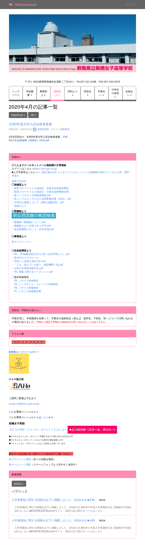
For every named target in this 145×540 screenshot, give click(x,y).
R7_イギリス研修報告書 (27, 291)
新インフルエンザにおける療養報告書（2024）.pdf (42, 198)
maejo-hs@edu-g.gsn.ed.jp (24, 403)
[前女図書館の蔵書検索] (34, 215)
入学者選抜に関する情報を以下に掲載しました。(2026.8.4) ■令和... (54, 500)
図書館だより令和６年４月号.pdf (32, 225)
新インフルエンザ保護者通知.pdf (32, 195)
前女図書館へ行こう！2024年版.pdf (34, 229)
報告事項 (64, 129)
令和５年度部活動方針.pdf (28, 268)
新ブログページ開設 (20, 459)
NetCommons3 (25, 4)
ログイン (131, 4)
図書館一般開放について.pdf (30, 222)
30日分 (18, 483)
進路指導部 (43, 129)
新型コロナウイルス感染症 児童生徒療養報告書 (41, 191)
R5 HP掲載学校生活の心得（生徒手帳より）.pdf (41, 254)
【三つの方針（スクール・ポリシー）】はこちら (38, 429)
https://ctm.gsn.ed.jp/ (45, 168)
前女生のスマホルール (26, 257)
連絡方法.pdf (19, 181)
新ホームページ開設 (20, 464)
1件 (32, 115)
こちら (44, 417)
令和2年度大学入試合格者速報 (30, 124)
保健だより (20, 205)
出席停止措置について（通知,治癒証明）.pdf (39, 202)
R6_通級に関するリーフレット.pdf (33, 271)
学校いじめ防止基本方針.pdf (30, 261)
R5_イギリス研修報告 (27, 280)
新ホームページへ (21, 241)
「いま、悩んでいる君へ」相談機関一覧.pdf (38, 264)
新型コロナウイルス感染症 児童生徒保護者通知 (41, 188)
